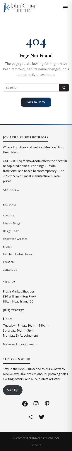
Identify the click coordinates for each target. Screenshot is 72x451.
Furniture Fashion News (17, 254)
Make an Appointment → (20, 344)
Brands (7, 246)
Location (8, 262)
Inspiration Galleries (15, 238)
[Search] (64, 87)
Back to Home (36, 102)
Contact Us (10, 269)
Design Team (11, 231)
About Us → (11, 190)
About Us (9, 215)
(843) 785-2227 (13, 310)
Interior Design (12, 223)
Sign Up (12, 390)
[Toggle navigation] (65, 7)
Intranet (36, 445)
